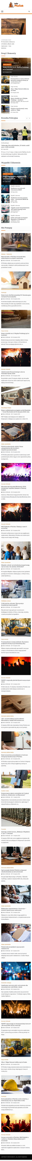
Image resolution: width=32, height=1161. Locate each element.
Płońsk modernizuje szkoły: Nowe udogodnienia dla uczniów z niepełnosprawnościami (12, 448)
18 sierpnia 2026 (16, 83)
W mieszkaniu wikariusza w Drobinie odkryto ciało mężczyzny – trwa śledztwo (8, 45)
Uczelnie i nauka (5, 790)
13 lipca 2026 (15, 112)
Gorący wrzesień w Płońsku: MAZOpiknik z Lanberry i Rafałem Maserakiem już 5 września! (15, 1138)
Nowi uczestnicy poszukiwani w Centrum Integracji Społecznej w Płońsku (14, 755)
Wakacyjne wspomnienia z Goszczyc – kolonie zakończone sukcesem (13, 909)
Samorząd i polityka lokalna (7, 716)
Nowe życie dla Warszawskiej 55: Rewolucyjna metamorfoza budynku (16, 296)
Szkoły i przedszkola (6, 444)
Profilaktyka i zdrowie (6, 601)
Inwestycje (3, 292)
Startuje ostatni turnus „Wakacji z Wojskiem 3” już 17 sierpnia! (15, 832)
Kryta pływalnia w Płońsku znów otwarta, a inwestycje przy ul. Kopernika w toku (14, 1099)
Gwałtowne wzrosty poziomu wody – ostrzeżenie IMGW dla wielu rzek (19, 199)
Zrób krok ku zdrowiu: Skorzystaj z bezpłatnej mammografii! (12, 604)
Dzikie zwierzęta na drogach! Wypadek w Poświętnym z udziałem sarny (19, 219)
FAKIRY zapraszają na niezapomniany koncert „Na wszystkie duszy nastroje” (16, 1024)
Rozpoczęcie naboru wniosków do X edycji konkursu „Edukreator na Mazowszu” (15, 794)
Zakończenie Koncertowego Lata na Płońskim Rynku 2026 (13, 372)
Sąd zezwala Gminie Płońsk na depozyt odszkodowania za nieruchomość (14, 871)
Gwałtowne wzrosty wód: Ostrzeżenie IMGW (18, 189)
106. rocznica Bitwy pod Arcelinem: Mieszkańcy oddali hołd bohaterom (12, 719)
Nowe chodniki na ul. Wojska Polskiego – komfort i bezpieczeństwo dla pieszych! (19, 100)
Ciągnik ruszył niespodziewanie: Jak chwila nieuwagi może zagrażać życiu (20, 209)
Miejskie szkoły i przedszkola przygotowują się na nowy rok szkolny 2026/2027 (15, 566)
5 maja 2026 (5, 149)
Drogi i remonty (7, 64)
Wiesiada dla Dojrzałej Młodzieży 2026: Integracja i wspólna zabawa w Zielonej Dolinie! (13, 488)
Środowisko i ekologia (6, 982)
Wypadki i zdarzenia (8, 173)
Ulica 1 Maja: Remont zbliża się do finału (14, 1062)
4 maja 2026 (15, 212)
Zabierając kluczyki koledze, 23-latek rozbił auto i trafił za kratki (15, 146)
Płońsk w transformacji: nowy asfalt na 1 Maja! (19, 109)
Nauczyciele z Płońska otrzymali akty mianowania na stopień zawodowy (13, 257)
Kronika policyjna (5, 143)
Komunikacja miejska (6, 407)
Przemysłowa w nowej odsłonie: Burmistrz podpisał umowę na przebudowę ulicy (20, 80)
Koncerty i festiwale (5, 369)
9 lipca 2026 (14, 192)
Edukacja (3, 254)
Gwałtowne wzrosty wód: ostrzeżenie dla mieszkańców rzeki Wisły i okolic (14, 986)
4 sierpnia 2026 (15, 92)
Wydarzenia (9, 254)
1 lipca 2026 (14, 202)
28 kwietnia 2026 (16, 222)
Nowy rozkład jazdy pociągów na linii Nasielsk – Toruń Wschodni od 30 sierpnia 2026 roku (15, 411)
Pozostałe (3, 829)
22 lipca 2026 (15, 102)
